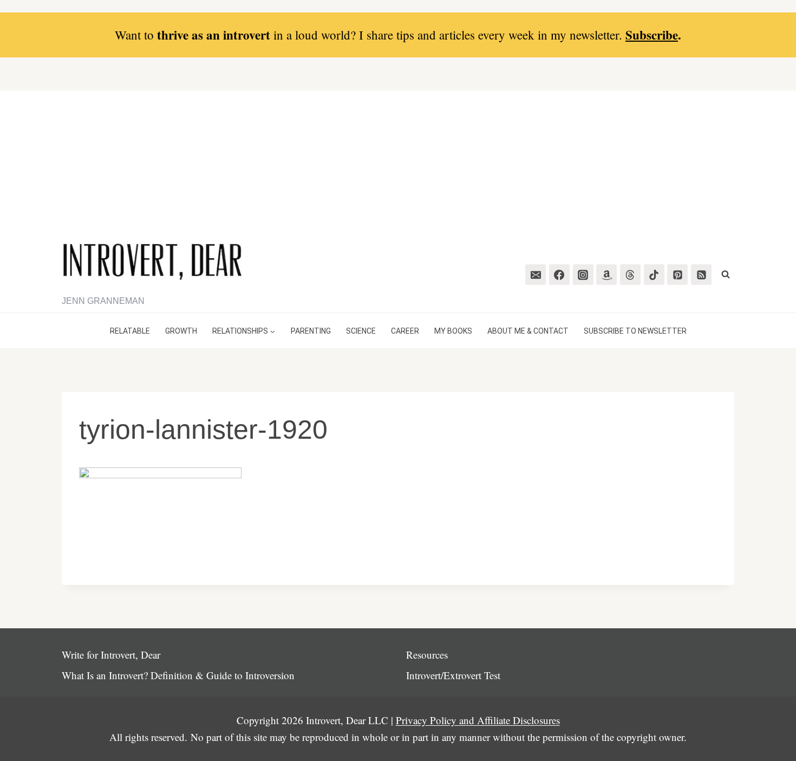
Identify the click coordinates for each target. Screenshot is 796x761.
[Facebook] (559, 274)
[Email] (535, 274)
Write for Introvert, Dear (111, 654)
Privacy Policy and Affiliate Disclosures (478, 720)
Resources (427, 654)
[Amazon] (606, 274)
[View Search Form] (725, 274)
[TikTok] (654, 274)
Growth (181, 331)
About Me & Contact (528, 331)
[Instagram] (583, 274)
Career (405, 331)
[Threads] (630, 274)
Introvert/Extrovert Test (453, 675)
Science (361, 331)
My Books (453, 331)
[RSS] (701, 274)
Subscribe (651, 34)
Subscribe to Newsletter (635, 331)
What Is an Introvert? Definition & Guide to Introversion (178, 675)
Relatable (130, 331)
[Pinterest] (677, 274)
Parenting (311, 331)
